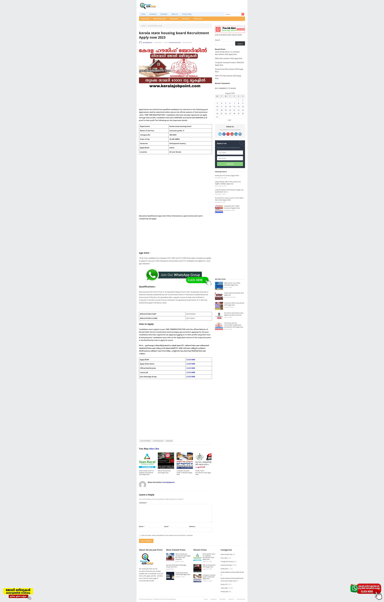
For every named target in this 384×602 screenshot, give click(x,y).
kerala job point (158, 441)
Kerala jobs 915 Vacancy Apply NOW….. (227, 175)
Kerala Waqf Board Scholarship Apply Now (182, 573)
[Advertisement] (208, 9)
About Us (175, 14)
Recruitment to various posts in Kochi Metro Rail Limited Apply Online (229, 199)
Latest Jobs (145, 19)
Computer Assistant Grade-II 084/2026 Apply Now (184, 472)
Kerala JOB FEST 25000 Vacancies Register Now (232, 207)
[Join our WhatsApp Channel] (366, 591)
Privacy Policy (187, 14)
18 (221, 110)
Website (192, 526)
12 (226, 107)
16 (243, 107)
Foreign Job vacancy (227, 561)
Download (152, 14)
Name (141, 526)
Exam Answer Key (226, 554)
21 (234, 110)
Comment (143, 503)
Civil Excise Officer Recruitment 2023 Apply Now (234, 304)
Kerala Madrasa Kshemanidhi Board (232, 572)
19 (226, 110)
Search (217, 40)
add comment (187, 42)
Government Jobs (159, 19)
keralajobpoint (147, 42)
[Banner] (18, 593)
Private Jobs (198, 19)
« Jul (229, 120)
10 (217, 107)
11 (221, 107)
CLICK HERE (190, 360)
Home (143, 14)
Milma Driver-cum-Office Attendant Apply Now (232, 284)
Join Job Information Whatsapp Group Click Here (176, 566)
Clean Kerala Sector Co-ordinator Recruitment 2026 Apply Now (146, 472)
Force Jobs (224, 558)
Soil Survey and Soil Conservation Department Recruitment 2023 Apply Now (233, 325)
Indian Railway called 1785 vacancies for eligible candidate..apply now (228, 183)
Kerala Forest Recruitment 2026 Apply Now (203, 472)
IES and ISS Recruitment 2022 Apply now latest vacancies (233, 314)
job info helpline (146, 441)
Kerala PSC (186, 19)
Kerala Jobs (174, 19)
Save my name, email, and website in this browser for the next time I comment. (167, 535)
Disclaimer (164, 14)
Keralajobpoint (171, 599)
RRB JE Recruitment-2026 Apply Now (164, 472)
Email (166, 526)
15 (238, 107)
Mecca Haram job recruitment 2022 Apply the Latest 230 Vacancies (182, 556)
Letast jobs (169, 441)
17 (217, 110)
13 (230, 107)
